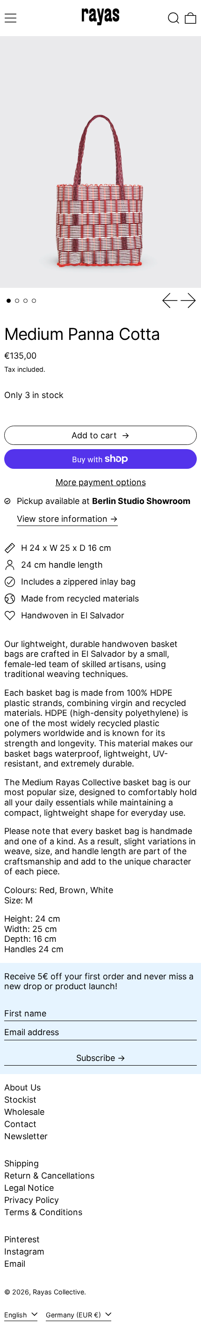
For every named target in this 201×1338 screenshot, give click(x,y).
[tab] (9, 301)
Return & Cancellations (49, 1175)
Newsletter (26, 1136)
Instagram (24, 1251)
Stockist (20, 1100)
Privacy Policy (31, 1200)
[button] (173, 18)
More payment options (101, 482)
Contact (20, 1124)
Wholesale (24, 1112)
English (16, 1315)
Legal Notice (29, 1188)
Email (14, 1264)
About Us (22, 1087)
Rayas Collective (58, 1292)
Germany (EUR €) (74, 1315)
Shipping (21, 1163)
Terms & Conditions (43, 1212)
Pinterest (22, 1239)
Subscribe (95, 1058)
